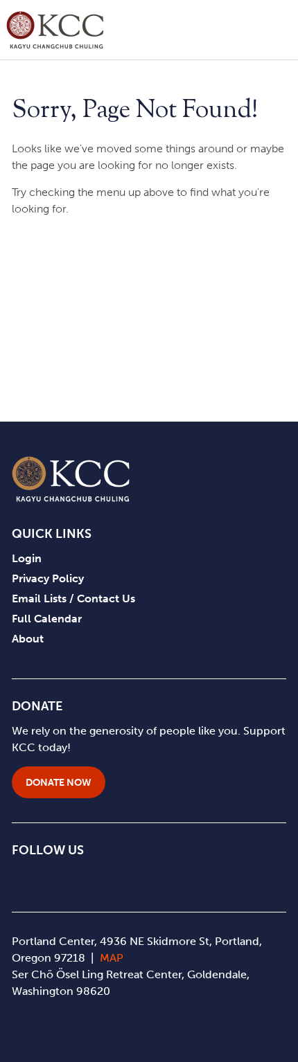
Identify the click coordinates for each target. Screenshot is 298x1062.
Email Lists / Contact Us (73, 598)
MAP (111, 957)
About (28, 638)
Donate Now (58, 783)
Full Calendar (47, 618)
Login (27, 558)
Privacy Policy (48, 578)
